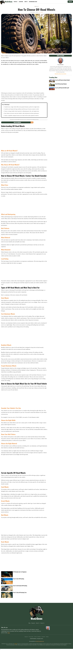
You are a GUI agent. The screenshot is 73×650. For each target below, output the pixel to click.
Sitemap (47, 636)
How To (26, 1)
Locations (21, 1)
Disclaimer (43, 636)
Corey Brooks (40, 12)
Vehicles (15, 1)
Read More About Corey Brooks (60, 73)
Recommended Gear (33, 1)
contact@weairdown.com (40, 641)
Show (32, 122)
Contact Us (42, 623)
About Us (37, 623)
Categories (33, 623)
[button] (2, 1)
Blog (29, 623)
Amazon (15, 643)
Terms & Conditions (37, 636)
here (9, 632)
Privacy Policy (31, 636)
